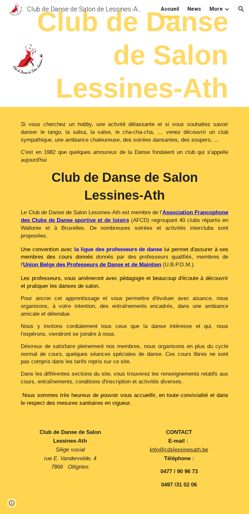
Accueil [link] (170, 9)
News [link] (194, 9)
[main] (124, 55)
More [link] (216, 9)
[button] (241, 9)
